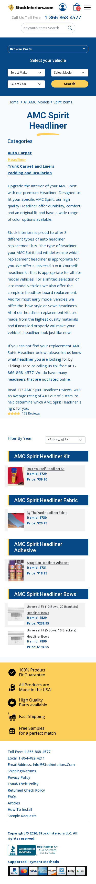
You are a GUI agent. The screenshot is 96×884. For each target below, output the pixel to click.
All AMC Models (37, 102)
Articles (14, 803)
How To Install (20, 809)
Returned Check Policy (26, 790)
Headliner (17, 159)
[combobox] (48, 49)
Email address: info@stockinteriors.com (41, 764)
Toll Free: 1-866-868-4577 (29, 751)
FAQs (12, 796)
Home (13, 102)
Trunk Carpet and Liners (31, 166)
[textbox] (48, 49)
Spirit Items (63, 102)
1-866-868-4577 (63, 17)
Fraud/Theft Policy (23, 783)
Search (69, 84)
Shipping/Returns (22, 770)
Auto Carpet (20, 152)
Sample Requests (22, 815)
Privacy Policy (19, 777)
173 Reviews (31, 413)
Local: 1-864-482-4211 (26, 758)
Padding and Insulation (30, 172)
